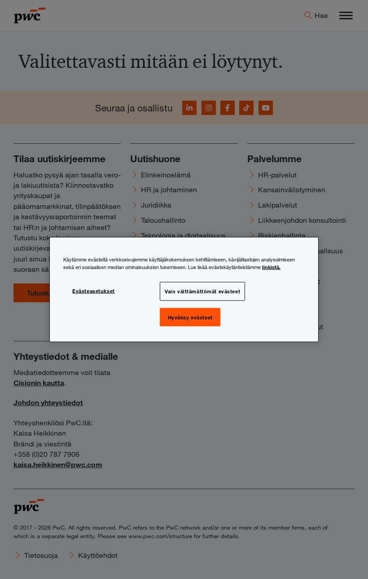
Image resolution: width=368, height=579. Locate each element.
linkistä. (271, 266)
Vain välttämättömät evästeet (202, 290)
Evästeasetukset (93, 290)
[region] (184, 289)
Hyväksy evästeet (190, 317)
